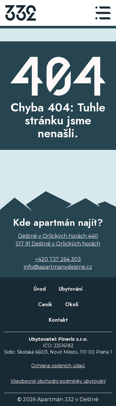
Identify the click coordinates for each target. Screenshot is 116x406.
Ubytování (70, 289)
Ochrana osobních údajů (58, 366)
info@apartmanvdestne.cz (58, 267)
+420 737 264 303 (58, 259)
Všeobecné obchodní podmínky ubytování (58, 381)
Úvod (40, 289)
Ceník (45, 304)
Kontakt (58, 320)
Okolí (71, 304)
